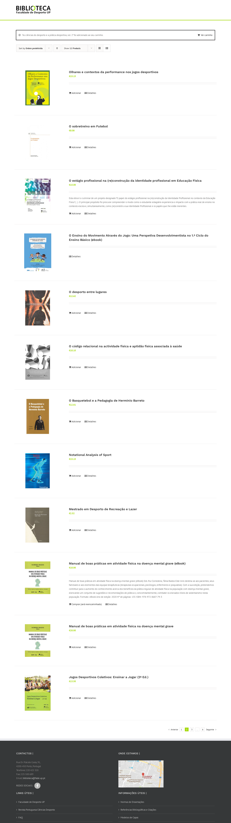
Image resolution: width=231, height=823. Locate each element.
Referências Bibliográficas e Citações (138, 809)
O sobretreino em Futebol (88, 126)
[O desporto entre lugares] (37, 308)
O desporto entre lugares (88, 292)
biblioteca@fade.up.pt (34, 778)
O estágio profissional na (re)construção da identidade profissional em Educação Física (135, 180)
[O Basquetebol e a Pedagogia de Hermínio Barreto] (37, 417)
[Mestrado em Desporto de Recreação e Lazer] (37, 525)
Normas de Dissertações (132, 802)
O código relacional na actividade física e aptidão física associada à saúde (125, 346)
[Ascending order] (56, 48)
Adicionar (76, 93)
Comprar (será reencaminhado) (87, 604)
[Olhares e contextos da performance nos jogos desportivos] (37, 88)
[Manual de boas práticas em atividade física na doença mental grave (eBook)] (37, 577)
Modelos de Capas (129, 817)
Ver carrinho (206, 35)
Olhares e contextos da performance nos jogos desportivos (113, 72)
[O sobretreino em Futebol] (37, 142)
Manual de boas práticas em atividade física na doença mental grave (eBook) (127, 563)
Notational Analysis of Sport (90, 455)
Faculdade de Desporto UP (31, 802)
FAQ (20, 817)
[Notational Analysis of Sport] (37, 471)
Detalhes (91, 93)
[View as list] (106, 48)
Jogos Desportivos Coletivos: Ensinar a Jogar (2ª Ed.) (108, 677)
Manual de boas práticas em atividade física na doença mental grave (121, 626)
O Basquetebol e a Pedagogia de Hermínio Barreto (106, 400)
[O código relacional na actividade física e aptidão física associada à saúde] (37, 362)
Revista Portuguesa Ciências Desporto (36, 809)
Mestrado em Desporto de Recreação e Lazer (103, 509)
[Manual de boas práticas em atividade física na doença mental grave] (37, 640)
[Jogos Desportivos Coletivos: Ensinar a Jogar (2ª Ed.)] (37, 693)
